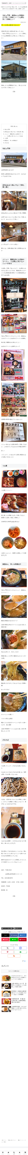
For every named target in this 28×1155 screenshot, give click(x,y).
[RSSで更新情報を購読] (14, 955)
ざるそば (6, 142)
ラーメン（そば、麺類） (8, 928)
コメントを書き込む (14, 971)
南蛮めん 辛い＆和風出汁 (11, 140)
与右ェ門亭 (7, 129)
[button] (25, 570)
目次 (12, 126)
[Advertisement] (14, 107)
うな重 (6, 138)
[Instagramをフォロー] (20, 948)
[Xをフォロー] (7, 948)
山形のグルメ (18, 928)
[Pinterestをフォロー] (7, 952)
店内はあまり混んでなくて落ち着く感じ (14, 131)
